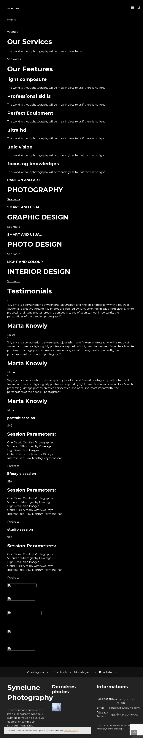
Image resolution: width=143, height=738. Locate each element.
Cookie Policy (71, 730)
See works (14, 59)
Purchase (13, 466)
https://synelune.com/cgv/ (110, 728)
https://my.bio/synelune (123, 714)
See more (13, 199)
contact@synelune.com (124, 707)
